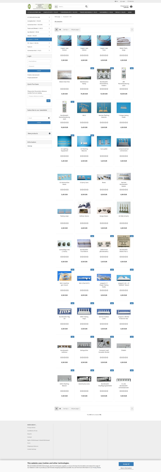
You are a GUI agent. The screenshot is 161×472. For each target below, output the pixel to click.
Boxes (104, 182)
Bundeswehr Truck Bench (84, 250)
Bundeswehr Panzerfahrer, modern (104, 83)
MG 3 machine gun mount (64, 284)
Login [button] (123, 1)
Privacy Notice (97, 467)
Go (48, 100)
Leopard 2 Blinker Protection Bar (123, 317)
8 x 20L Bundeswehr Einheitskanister (124, 385)
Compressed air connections (124, 150)
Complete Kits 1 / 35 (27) (50, 12)
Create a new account (33, 75)
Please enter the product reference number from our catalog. (37, 92)
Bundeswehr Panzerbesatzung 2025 (64, 117)
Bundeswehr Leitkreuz (64, 351)
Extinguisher (84, 350)
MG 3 (84, 115)
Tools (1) (29, 47)
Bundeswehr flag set (64, 317)
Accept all (126, 464)
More (130, 12)
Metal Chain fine (64, 82)
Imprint (29, 434)
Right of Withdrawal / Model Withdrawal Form (38, 441)
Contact (29, 437)
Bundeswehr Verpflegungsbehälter (105, 385)
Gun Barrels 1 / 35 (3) (106, 12)
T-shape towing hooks (123, 116)
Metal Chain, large (124, 49)
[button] (116, 1)
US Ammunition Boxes (64, 183)
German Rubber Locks (104, 317)
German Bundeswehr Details (124, 184)
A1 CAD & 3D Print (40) (34, 12)
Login (39, 71)
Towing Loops (64, 216)
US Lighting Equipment (64, 150)
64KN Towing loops (84, 317)
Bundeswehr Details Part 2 (124, 250)
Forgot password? (32, 77)
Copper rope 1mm (104, 49)
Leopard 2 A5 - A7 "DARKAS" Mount (123, 284)
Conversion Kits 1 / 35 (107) (69, 12)
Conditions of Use (32, 431)
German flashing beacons (104, 116)
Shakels (123, 350)
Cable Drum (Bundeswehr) (104, 250)
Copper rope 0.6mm (64, 49)
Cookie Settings (31, 449)
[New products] (49, 133)
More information (126, 468)
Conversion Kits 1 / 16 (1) (34, 50)
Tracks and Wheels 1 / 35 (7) (88, 12)
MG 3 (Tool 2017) (84, 283)
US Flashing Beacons (84, 150)
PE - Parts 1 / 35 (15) (32, 43)
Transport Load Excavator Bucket (104, 351)
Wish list (131, 1)
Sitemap (29, 146)
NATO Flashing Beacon (64, 385)
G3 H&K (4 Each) (124, 216)
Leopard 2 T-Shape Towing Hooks (104, 285)
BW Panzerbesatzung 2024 (123, 83)
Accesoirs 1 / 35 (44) (32, 39)
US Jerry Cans (84, 182)
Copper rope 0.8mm (84, 49)
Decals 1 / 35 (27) (120, 12)
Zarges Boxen (104, 216)
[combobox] (66, 29)
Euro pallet (104, 149)
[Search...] (86, 6)
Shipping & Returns (32, 446)
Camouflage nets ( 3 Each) (64, 250)
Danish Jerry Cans (84, 384)
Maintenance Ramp (84, 82)
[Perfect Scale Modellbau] (39, 6)
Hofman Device (84, 216)
